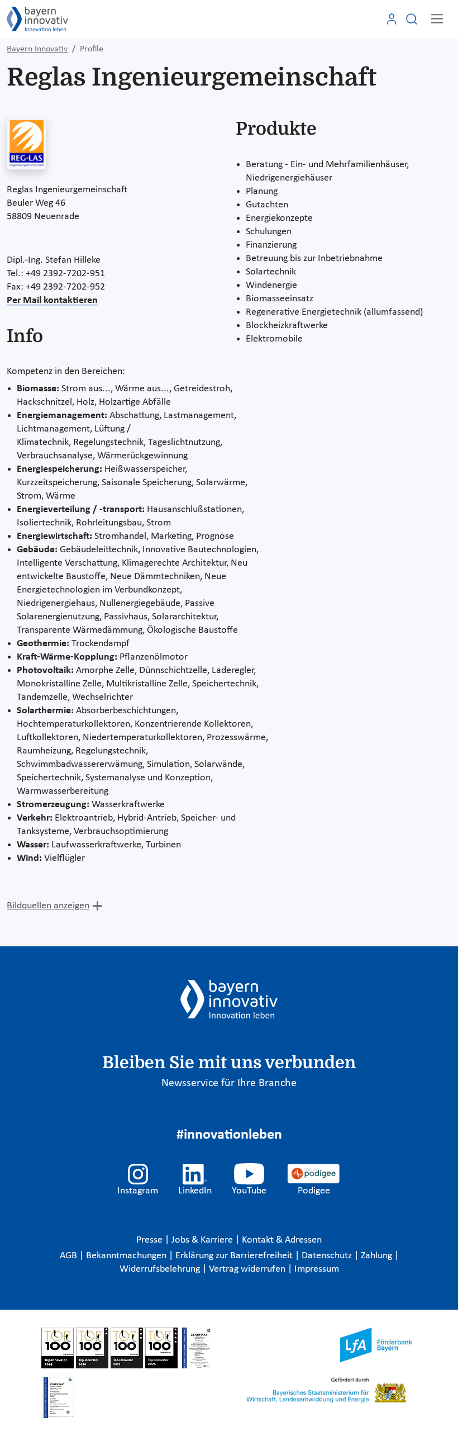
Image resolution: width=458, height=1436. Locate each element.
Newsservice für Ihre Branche (229, 1083)
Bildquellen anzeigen (48, 906)
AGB (69, 1255)
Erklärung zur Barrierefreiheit (235, 1255)
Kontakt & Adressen (282, 1240)
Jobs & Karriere (203, 1240)
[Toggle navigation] (437, 19)
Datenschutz (328, 1255)
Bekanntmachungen (127, 1255)
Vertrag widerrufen (248, 1269)
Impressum (316, 1269)
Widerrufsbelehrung (161, 1269)
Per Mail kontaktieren (52, 300)
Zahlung (377, 1255)
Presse (150, 1240)
